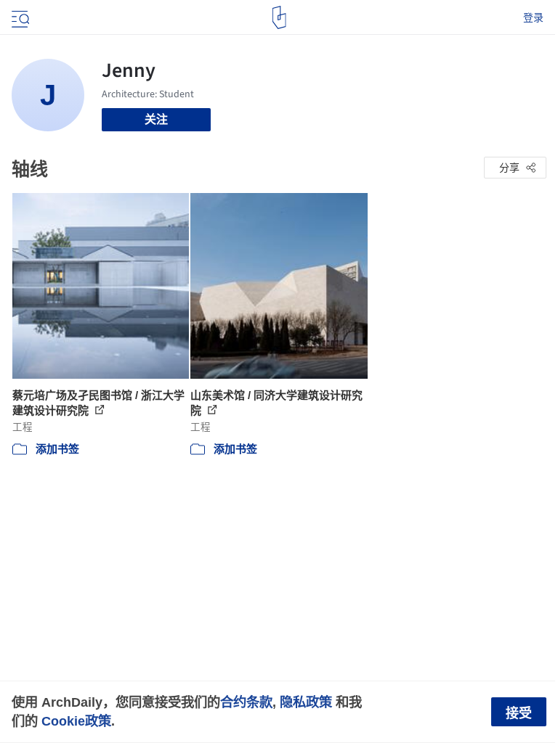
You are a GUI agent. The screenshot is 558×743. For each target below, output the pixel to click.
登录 (533, 17)
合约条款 (246, 702)
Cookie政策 (76, 720)
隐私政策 (306, 702)
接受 (519, 713)
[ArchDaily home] (279, 17)
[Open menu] (19, 17)
